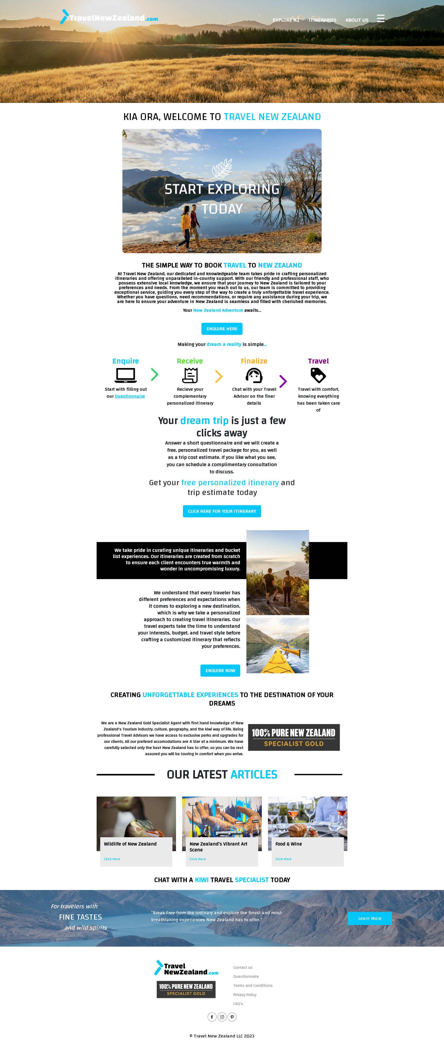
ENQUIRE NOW (220, 670)
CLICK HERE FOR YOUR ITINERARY (222, 511)
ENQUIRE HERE (222, 329)
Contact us (243, 967)
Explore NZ (286, 20)
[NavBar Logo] (109, 16)
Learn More (370, 918)
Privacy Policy (244, 995)
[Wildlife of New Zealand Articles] (136, 824)
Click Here (112, 859)
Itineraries (322, 20)
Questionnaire (130, 396)
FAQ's (238, 1004)
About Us (357, 20)
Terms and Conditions (253, 985)
